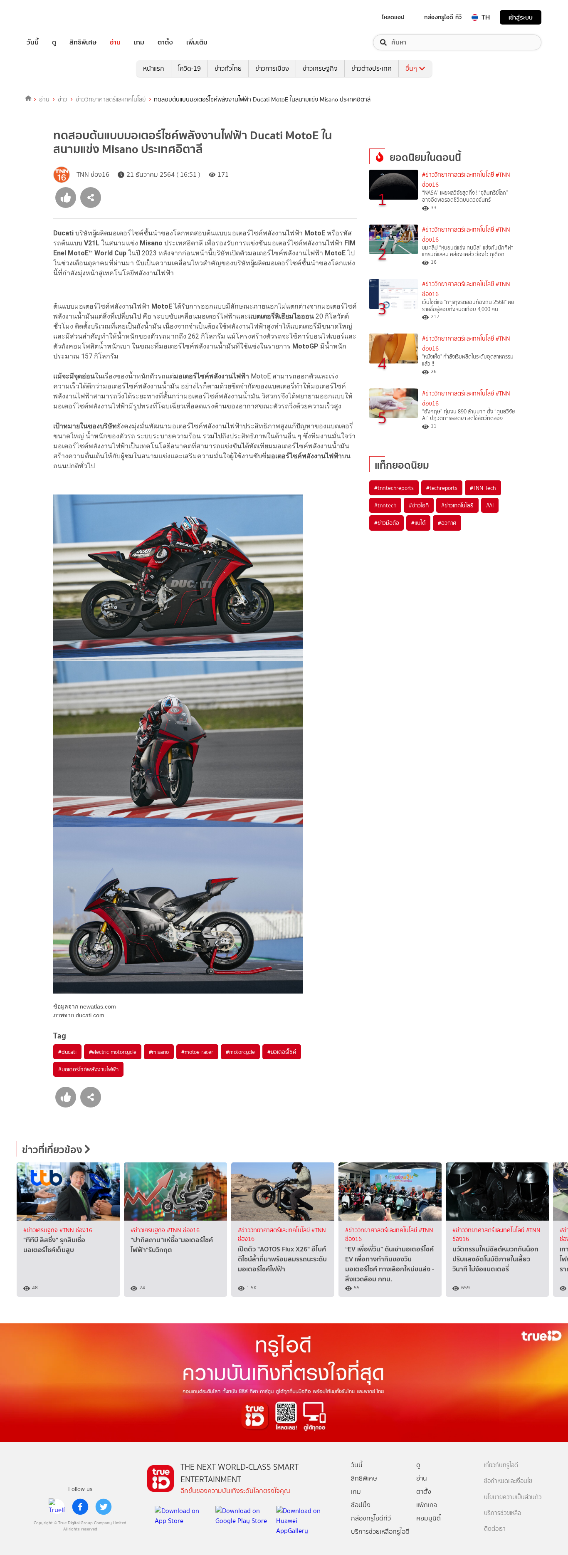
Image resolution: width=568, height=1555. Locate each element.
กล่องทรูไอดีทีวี (371, 1518)
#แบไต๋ (418, 523)
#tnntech (385, 505)
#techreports (441, 488)
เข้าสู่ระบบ (521, 17)
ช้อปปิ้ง (360, 1505)
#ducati (67, 1052)
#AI (490, 505)
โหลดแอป (393, 17)
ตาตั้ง (165, 42)
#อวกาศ (447, 523)
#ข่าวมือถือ (386, 523)
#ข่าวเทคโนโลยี (457, 505)
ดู (54, 42)
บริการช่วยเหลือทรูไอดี (380, 1531)
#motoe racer (197, 1052)
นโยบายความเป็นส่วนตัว (512, 1497)
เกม (139, 42)
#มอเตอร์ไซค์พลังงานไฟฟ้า (88, 1069)
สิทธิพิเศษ (82, 42)
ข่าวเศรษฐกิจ (320, 68)
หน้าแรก (153, 68)
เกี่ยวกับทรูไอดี (501, 1465)
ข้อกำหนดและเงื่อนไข (508, 1481)
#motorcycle (240, 1052)
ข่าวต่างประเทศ (371, 68)
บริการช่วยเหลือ (502, 1513)
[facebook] (80, 1506)
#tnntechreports (394, 488)
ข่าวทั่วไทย (228, 68)
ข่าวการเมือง (272, 68)
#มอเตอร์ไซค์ (281, 1052)
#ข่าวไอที (419, 505)
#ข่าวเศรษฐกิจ (41, 1230)
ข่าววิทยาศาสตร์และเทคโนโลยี (111, 99)
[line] (57, 1506)
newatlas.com (98, 1006)
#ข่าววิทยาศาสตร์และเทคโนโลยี (458, 175)
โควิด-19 (189, 68)
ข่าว (62, 99)
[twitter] (103, 1506)
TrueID (52, 17)
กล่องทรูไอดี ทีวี (443, 17)
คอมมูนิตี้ (428, 1518)
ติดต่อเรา (495, 1529)
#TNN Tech (483, 488)
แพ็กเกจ (426, 1505)
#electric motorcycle (112, 1052)
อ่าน (115, 42)
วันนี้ (33, 42)
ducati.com (90, 1015)
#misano (159, 1052)
